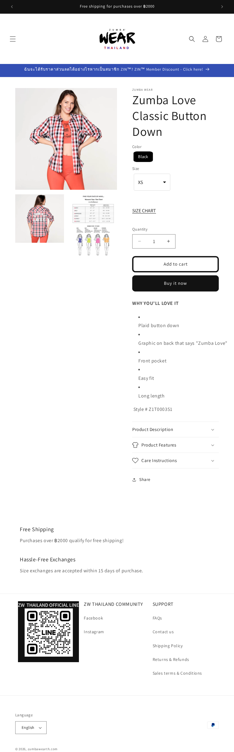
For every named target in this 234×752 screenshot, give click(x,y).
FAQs (157, 618)
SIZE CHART (144, 210)
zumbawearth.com (43, 749)
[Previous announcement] (12, 6)
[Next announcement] (222, 6)
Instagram (94, 631)
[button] (13, 39)
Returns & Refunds (171, 659)
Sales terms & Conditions (177, 673)
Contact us (163, 631)
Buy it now (175, 283)
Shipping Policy (168, 645)
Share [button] (145, 479)
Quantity (139, 229)
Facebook (93, 618)
